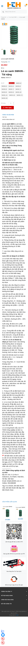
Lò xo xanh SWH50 (20, 507)
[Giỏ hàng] (25, 6)
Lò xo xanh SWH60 (7, 506)
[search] (3, 11)
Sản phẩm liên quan (9, 501)
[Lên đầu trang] (26, 639)
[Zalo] (3, 631)
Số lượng (3, 103)
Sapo (17, 615)
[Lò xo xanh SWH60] (7, 513)
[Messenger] (3, 635)
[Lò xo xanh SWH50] (20, 513)
